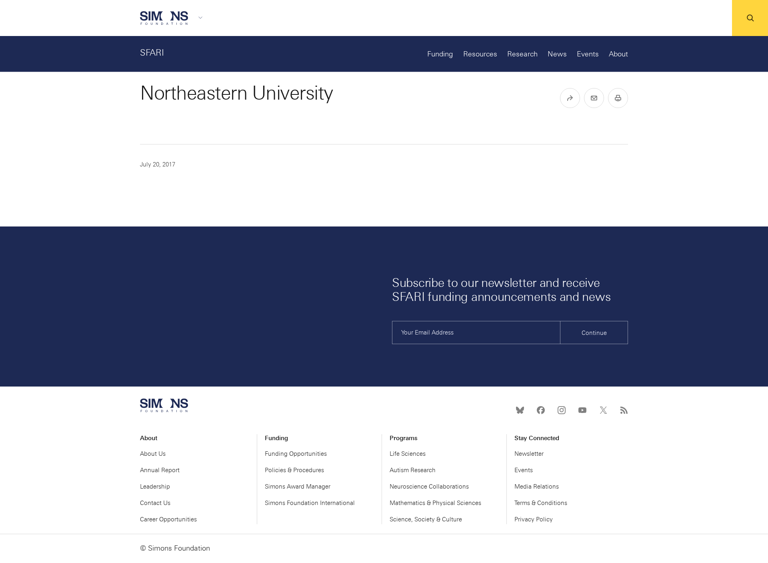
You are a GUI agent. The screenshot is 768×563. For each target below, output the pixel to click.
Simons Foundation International (310, 503)
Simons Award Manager (297, 486)
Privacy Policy (533, 519)
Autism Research (413, 470)
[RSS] (624, 410)
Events (588, 54)
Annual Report (160, 470)
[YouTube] (582, 410)
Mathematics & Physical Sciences (435, 503)
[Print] (618, 98)
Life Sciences (408, 453)
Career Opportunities (168, 519)
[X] (603, 410)
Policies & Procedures (294, 470)
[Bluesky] (520, 410)
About (618, 54)
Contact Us (155, 503)
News (557, 54)
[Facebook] (541, 410)
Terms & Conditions (540, 503)
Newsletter (529, 453)
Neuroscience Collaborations (429, 486)
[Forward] (570, 98)
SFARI (152, 52)
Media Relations (536, 486)
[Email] (594, 98)
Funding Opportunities (296, 453)
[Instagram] (562, 410)
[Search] (750, 18)
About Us (153, 453)
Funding (440, 54)
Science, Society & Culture (426, 519)
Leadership (155, 486)
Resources (480, 54)
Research (522, 54)
